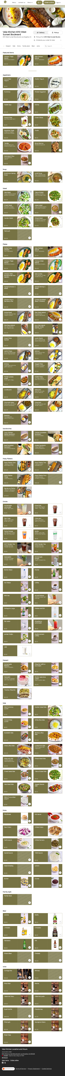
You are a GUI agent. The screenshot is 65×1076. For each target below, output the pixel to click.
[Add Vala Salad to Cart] (29, 199)
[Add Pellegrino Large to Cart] (29, 615)
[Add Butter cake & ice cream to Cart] (60, 684)
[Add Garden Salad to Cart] (29, 225)
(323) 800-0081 (7, 1052)
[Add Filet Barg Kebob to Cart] (29, 332)
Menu (14, 2)
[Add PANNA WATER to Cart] (60, 615)
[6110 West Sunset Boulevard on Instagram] (3, 1063)
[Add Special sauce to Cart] (29, 860)
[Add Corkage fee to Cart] (29, 977)
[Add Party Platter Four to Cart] (60, 482)
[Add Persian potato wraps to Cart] (29, 383)
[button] (30, 2)
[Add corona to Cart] (29, 921)
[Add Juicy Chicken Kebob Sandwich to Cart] (29, 439)
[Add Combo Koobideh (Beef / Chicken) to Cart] (60, 306)
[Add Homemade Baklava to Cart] (29, 671)
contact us (21, 2)
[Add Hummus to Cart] (29, 98)
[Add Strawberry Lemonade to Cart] (60, 628)
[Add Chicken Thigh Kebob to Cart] (29, 63)
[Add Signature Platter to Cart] (29, 495)
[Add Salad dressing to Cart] (29, 872)
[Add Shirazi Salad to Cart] (60, 225)
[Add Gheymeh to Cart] (60, 409)
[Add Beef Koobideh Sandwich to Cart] (29, 452)
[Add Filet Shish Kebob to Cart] (60, 319)
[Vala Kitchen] (5, 2)
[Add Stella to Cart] (60, 921)
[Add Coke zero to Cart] (60, 525)
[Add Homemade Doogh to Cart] (60, 564)
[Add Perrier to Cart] (60, 576)
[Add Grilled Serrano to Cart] (60, 847)
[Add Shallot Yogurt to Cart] (60, 86)
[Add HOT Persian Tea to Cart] (29, 551)
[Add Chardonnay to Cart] (60, 1016)
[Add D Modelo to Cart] (60, 934)
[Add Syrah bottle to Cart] (29, 1016)
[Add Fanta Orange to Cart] (29, 538)
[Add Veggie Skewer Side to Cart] (60, 791)
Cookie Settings (47, 1068)
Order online (49, 2)
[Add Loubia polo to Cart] (29, 396)
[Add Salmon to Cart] (60, 358)
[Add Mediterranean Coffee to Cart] (60, 641)
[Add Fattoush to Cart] (29, 238)
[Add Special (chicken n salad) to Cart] (29, 293)
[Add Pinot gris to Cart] (29, 1029)
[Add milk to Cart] (29, 654)
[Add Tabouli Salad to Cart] (60, 199)
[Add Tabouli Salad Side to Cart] (60, 778)
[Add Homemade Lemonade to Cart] (29, 512)
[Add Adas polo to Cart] (60, 396)
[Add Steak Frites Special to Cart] (29, 345)
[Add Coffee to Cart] (60, 589)
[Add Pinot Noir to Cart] (29, 990)
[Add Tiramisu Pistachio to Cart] (29, 697)
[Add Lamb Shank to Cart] (60, 345)
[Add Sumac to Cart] (60, 885)
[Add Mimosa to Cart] (60, 977)
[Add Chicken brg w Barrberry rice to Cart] (29, 306)
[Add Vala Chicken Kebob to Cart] (60, 63)
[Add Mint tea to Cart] (29, 602)
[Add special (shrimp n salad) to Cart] (60, 293)
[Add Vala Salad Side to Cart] (29, 791)
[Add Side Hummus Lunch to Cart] (29, 714)
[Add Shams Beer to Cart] (29, 960)
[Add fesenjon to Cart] (29, 422)
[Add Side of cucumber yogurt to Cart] (29, 804)
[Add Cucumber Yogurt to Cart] (29, 86)
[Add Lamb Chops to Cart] (29, 358)
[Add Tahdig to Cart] (29, 150)
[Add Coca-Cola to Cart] (60, 512)
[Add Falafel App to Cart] (29, 111)
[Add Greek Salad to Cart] (29, 212)
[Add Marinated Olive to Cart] (29, 163)
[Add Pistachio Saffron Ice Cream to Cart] (60, 671)
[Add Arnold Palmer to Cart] (60, 602)
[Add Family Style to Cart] (29, 902)
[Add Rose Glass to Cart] (29, 1042)
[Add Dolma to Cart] (60, 111)
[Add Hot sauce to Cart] (60, 821)
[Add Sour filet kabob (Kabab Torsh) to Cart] (60, 332)
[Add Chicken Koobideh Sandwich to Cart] (60, 439)
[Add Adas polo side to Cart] (29, 765)
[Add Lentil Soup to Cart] (60, 180)
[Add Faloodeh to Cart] (29, 684)
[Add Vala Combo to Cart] (60, 281)
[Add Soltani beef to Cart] (29, 319)
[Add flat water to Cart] (29, 628)
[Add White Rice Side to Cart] (60, 727)
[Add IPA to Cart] (60, 947)
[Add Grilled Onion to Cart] (60, 834)
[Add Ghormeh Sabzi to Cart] (29, 409)
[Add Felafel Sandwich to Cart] (60, 452)
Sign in (58, 2)
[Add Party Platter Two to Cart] (60, 469)
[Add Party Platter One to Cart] (29, 469)
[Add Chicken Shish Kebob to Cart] (60, 268)
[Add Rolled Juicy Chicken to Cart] (29, 255)
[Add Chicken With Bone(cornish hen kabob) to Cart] (29, 281)
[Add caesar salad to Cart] (60, 212)
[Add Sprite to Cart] (60, 538)
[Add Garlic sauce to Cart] (29, 847)
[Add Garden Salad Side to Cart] (60, 714)
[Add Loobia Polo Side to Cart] (60, 752)
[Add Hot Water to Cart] (29, 589)
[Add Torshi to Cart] (60, 137)
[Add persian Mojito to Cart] (29, 641)
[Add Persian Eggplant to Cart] (60, 98)
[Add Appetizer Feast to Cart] (29, 137)
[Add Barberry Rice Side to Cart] (60, 739)
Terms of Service (21, 1068)
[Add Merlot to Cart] (60, 990)
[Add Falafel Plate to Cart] (60, 383)
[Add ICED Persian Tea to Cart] (60, 551)
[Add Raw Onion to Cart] (29, 834)
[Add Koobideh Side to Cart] (29, 739)
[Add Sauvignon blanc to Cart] (60, 1029)
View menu (5, 1060)
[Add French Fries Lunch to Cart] (29, 727)
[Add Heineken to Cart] (29, 947)
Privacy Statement (34, 1068)
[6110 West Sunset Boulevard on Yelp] (5, 1063)
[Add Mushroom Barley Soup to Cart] (29, 180)
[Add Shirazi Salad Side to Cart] (60, 765)
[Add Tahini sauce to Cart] (60, 860)
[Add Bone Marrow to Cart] (60, 150)
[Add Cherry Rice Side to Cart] (29, 752)
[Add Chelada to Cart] (60, 960)
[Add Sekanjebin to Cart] (29, 564)
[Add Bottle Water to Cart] (29, 576)
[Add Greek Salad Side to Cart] (29, 778)
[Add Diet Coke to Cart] (29, 525)
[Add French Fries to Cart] (29, 124)
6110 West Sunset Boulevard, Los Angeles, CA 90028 (18, 1054)
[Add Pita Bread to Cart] (29, 821)
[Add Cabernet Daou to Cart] (29, 1003)
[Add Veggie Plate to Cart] (60, 371)
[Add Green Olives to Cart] (60, 124)
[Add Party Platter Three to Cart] (29, 482)
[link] (8, 46)
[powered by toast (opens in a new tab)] (8, 1069)
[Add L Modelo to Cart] (29, 934)
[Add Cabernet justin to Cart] (60, 1003)
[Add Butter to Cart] (29, 885)
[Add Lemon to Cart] (60, 872)
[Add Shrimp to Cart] (29, 371)
